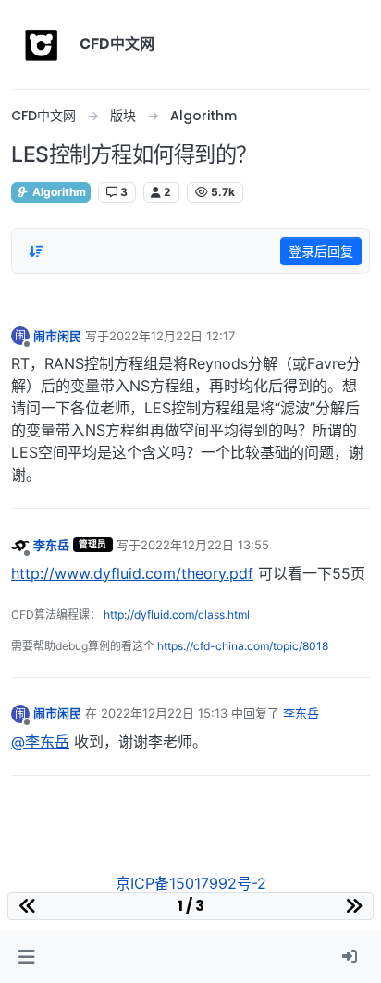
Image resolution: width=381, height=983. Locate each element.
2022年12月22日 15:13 (164, 713)
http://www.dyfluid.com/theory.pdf (132, 573)
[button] (26, 957)
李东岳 (51, 544)
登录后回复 (321, 251)
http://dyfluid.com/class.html (177, 614)
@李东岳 (40, 741)
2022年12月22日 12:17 (172, 335)
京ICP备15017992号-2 (191, 883)
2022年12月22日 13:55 (205, 544)
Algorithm (58, 192)
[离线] (20, 544)
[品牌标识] (41, 44)
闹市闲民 (57, 335)
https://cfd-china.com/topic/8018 (242, 646)
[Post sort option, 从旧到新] (36, 251)
